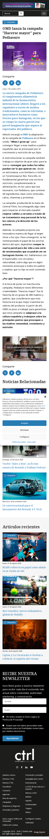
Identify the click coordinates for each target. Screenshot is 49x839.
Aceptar (24, 423)
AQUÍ (43, 406)
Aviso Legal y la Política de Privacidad (21, 718)
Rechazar (24, 430)
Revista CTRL (8, 783)
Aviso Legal (31, 442)
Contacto (6, 790)
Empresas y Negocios (11, 806)
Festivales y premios (11, 810)
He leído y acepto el (21, 718)
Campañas (7, 802)
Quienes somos (9, 775)
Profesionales (31, 804)
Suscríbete (7, 786)
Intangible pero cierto (34, 779)
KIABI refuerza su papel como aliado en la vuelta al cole (24, 569)
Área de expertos (10, 798)
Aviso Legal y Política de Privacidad (12, 820)
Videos (28, 812)
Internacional (30, 783)
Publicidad (29, 822)
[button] (45, 396)
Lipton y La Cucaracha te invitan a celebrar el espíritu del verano (23, 656)
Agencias (6, 794)
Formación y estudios (34, 775)
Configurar (24, 437)
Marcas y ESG (31, 793)
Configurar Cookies (33, 819)
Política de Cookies (19, 442)
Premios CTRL (8, 779)
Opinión (28, 800)
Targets (28, 808)
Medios (28, 797)
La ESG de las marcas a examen (34, 787)
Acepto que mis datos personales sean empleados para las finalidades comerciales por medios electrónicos (23, 728)
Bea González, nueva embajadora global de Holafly (22, 612)
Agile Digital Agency (14, 834)
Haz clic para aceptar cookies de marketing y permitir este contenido (24, 348)
